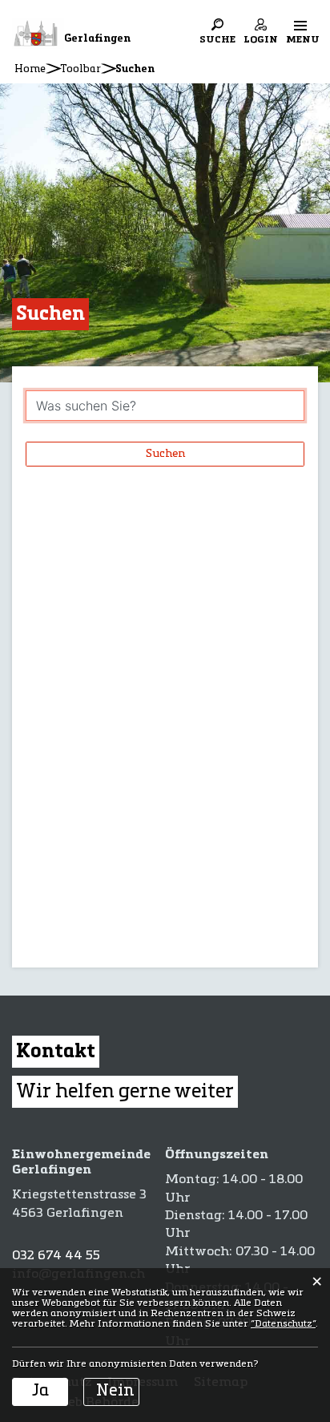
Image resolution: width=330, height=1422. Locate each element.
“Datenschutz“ (283, 1324)
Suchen (165, 453)
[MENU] (300, 25)
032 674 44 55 (56, 1256)
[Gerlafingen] (38, 33)
